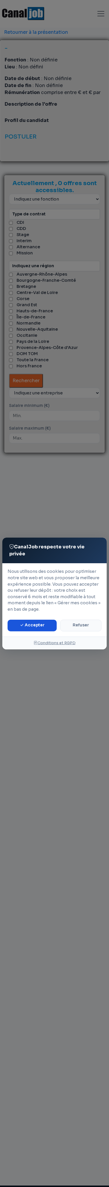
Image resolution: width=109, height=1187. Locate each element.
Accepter (34, 625)
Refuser (81, 625)
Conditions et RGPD (56, 643)
